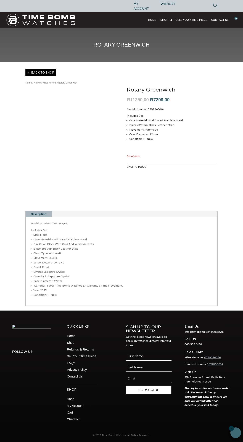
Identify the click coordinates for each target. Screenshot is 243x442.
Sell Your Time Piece (191, 19)
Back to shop (42, 72)
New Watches (41, 82)
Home (152, 19)
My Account (141, 6)
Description (38, 214)
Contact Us (220, 19)
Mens (53, 82)
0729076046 (212, 357)
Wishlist (168, 4)
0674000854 (215, 364)
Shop (164, 19)
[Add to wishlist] (172, 152)
